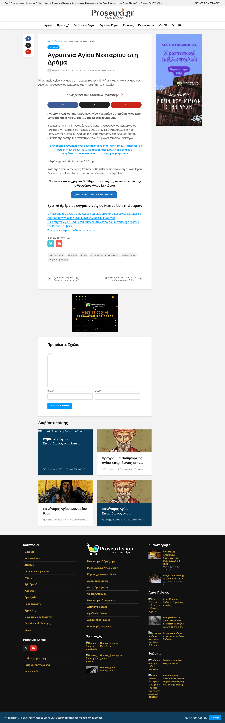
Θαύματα (39, 3)
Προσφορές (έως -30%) (99, 626)
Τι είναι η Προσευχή (35, 658)
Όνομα (50, 391)
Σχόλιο (50, 354)
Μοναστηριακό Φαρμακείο (101, 600)
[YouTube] (33, 648)
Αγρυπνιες (59, 41)
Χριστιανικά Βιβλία (97, 606)
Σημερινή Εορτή (109, 25)
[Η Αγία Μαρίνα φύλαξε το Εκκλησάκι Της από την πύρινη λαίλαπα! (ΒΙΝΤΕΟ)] (154, 686)
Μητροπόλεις (134, 3)
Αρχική (48, 25)
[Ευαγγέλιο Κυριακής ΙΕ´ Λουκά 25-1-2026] (154, 578)
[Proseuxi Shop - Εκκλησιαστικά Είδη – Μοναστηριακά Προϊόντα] (109, 548)
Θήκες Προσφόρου (97, 587)
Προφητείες (113, 3)
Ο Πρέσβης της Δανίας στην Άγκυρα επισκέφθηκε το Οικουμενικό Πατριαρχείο (94, 213)
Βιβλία (159, 3)
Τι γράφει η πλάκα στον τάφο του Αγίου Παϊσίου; (173, 636)
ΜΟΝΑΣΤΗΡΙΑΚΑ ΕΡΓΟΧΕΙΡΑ (207, 3)
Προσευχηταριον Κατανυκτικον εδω (95, 195)
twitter (50, 243)
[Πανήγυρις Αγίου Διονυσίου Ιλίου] (65, 491)
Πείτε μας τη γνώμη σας (37, 665)
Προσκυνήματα (91, 3)
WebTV (152, 3)
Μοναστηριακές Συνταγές (38, 617)
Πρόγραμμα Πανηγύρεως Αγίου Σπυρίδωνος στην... (122, 460)
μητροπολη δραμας (58, 259)
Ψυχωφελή (30, 3)
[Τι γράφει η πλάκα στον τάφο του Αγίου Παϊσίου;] (154, 639)
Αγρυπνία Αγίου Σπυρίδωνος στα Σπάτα (62, 441)
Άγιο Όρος (103, 3)
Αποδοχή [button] (215, 718)
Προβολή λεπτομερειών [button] (195, 718)
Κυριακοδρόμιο (78, 3)
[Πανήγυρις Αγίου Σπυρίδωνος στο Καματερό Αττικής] (124, 491)
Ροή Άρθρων (10, 3)
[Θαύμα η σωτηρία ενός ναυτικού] (154, 664)
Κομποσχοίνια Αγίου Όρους (102, 574)
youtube (59, 243)
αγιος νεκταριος (56, 255)
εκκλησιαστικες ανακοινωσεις (104, 255)
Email (98, 391)
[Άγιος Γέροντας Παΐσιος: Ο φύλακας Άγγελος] (154, 605)
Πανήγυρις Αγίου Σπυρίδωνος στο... (116, 511)
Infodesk (55, 70)
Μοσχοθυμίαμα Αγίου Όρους (102, 568)
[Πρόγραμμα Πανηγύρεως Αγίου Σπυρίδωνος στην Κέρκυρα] (124, 441)
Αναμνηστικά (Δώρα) (98, 620)
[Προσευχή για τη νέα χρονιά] (92, 658)
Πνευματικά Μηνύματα (61, 3)
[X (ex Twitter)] (26, 648)
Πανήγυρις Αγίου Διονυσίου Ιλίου (65, 511)
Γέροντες (128, 25)
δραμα (84, 255)
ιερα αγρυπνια (128, 255)
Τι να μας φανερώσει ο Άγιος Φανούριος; (72, 230)
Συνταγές (144, 3)
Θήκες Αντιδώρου (96, 593)
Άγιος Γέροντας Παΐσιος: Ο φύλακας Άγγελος (173, 602)
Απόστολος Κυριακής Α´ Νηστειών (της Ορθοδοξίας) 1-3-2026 (172, 557)
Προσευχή (63, 25)
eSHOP (163, 25)
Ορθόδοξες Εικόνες (97, 613)
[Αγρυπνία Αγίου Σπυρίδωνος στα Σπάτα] (61, 431)
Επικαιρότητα (146, 25)
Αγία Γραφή (123, 3)
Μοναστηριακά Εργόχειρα (101, 561)
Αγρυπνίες (20, 3)
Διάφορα (47, 3)
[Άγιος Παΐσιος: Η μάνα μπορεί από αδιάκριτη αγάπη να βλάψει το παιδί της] (154, 620)
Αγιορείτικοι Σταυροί (98, 581)
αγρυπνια (72, 255)
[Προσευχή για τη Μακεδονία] (92, 646)
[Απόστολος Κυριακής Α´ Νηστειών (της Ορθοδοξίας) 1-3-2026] (154, 554)
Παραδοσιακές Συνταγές (37, 623)
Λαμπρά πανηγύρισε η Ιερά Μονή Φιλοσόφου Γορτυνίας (81, 217)
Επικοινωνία (31, 671)
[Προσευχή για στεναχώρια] (92, 669)
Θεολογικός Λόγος (84, 25)
